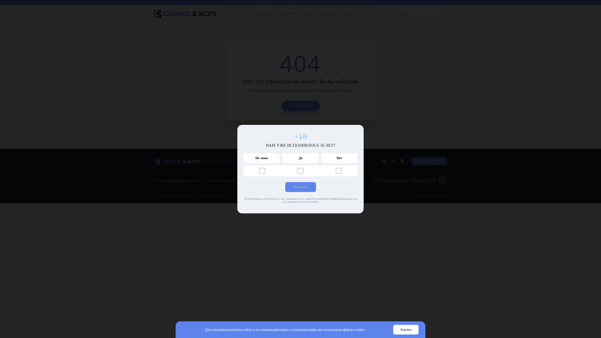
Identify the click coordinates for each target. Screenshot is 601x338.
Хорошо (406, 329)
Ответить (300, 187)
